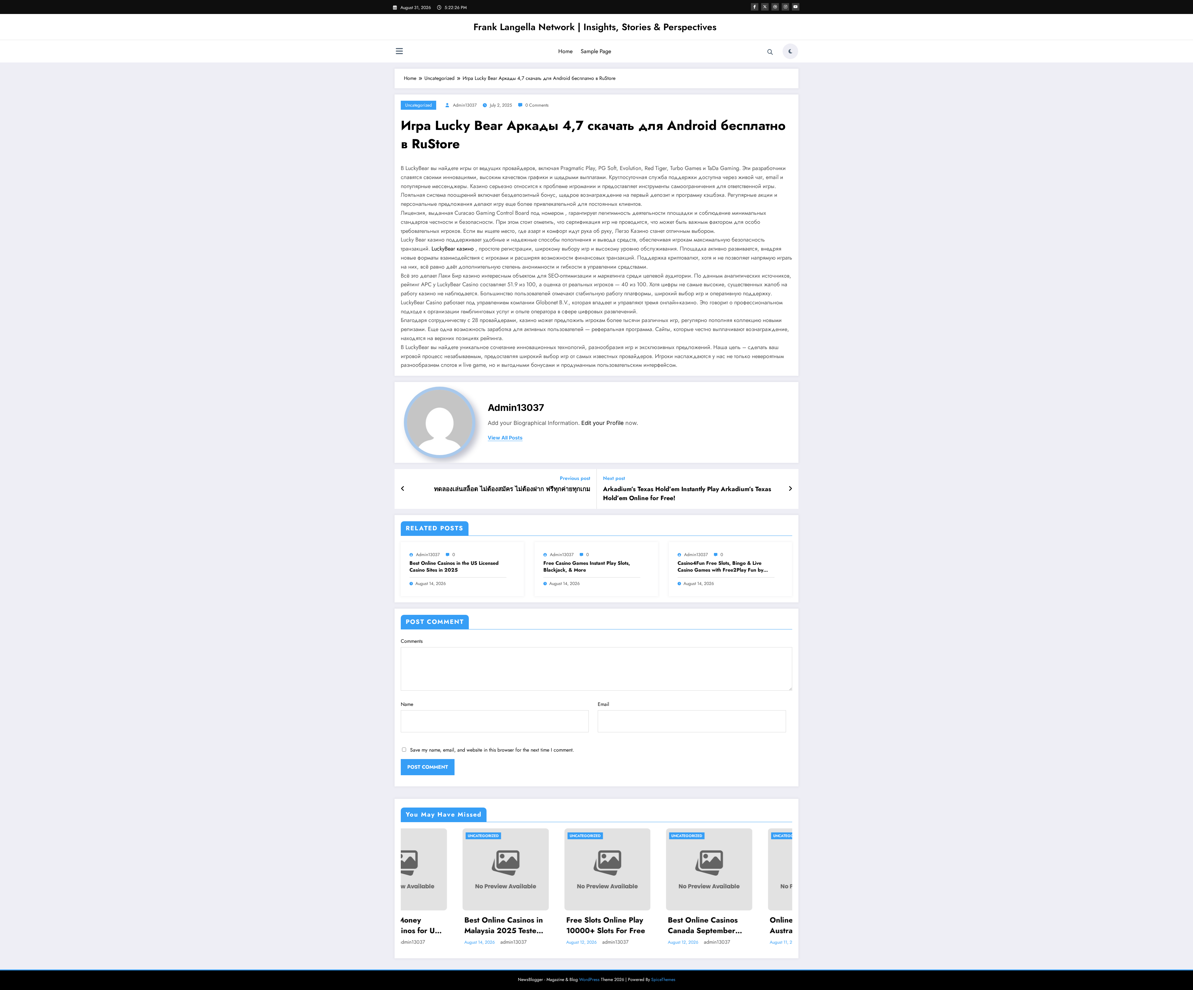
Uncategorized (418, 105)
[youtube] (795, 7)
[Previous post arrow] (403, 489)
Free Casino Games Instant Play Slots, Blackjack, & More (586, 566)
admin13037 (465, 105)
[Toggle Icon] (399, 52)
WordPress (589, 979)
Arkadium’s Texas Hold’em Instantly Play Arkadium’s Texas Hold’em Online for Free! (687, 493)
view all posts (505, 438)
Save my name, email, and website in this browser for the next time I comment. (492, 749)
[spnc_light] (790, 51)
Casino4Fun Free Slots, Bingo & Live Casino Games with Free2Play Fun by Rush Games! (720, 567)
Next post (614, 478)
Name (407, 704)
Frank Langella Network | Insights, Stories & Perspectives (594, 27)
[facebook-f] (754, 7)
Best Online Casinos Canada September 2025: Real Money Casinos (543, 925)
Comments (412, 641)
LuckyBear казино (453, 249)
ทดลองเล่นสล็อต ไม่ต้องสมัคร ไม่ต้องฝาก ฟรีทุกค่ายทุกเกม (512, 489)
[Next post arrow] (790, 489)
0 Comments (537, 105)
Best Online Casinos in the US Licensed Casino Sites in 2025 (454, 566)
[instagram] (785, 7)
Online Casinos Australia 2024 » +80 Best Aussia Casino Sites (648, 925)
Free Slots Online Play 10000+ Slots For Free (445, 925)
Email (603, 704)
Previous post (575, 478)
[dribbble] (775, 7)
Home (565, 51)
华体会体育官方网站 (745, 920)
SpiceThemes (663, 979)
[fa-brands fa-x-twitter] (765, 7)
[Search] (770, 52)
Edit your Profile (602, 423)
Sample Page (596, 51)
